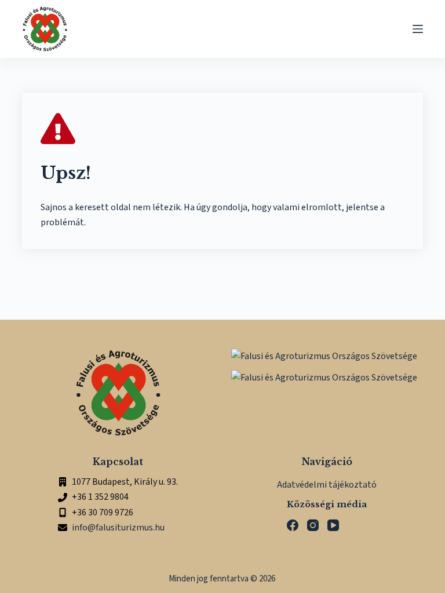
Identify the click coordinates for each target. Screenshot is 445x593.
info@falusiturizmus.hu (118, 527)
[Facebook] (292, 525)
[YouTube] (333, 525)
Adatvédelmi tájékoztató (327, 484)
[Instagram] (313, 525)
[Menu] (418, 29)
